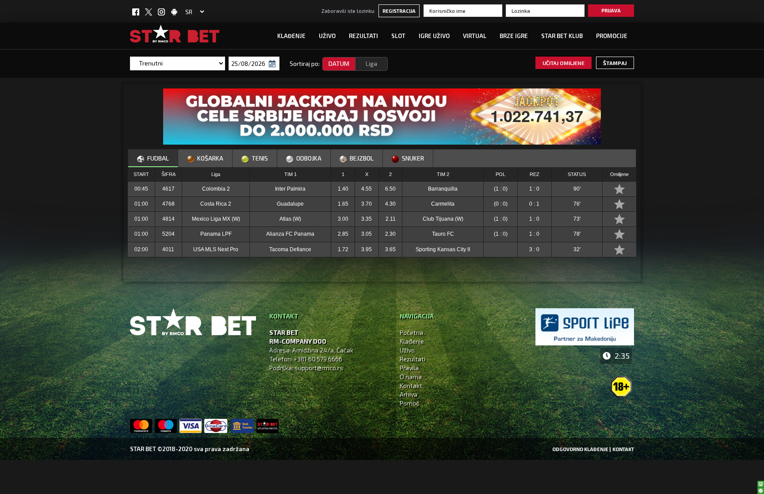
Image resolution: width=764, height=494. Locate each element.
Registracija (399, 11)
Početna (411, 332)
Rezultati (363, 35)
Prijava (611, 10)
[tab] (153, 158)
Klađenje (291, 35)
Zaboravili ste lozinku (347, 11)
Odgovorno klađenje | (581, 449)
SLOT (398, 35)
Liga (371, 63)
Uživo (407, 350)
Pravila (409, 367)
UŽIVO (327, 35)
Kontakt (411, 385)
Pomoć (409, 403)
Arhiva (408, 394)
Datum (339, 63)
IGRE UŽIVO (434, 35)
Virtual (474, 35)
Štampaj (615, 63)
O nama (411, 376)
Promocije (611, 35)
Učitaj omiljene (563, 63)
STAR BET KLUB (562, 35)
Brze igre (514, 35)
